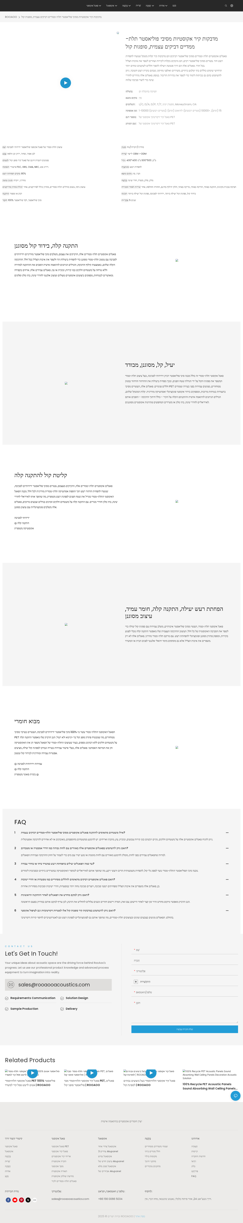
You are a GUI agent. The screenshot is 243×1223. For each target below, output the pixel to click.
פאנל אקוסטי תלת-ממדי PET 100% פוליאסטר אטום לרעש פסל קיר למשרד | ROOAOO (30, 1083)
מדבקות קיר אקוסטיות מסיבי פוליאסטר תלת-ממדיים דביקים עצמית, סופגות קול (61, 17)
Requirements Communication (32, 998)
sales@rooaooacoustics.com (54, 984)
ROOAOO (11, 17)
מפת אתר (140, 1216)
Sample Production (24, 1009)
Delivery (71, 1009)
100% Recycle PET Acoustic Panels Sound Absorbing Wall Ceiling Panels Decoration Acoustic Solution (209, 1086)
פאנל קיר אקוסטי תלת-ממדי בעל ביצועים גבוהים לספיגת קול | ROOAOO (149, 1083)
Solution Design (77, 998)
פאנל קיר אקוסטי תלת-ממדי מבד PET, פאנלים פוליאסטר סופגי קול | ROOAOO (89, 1083)
